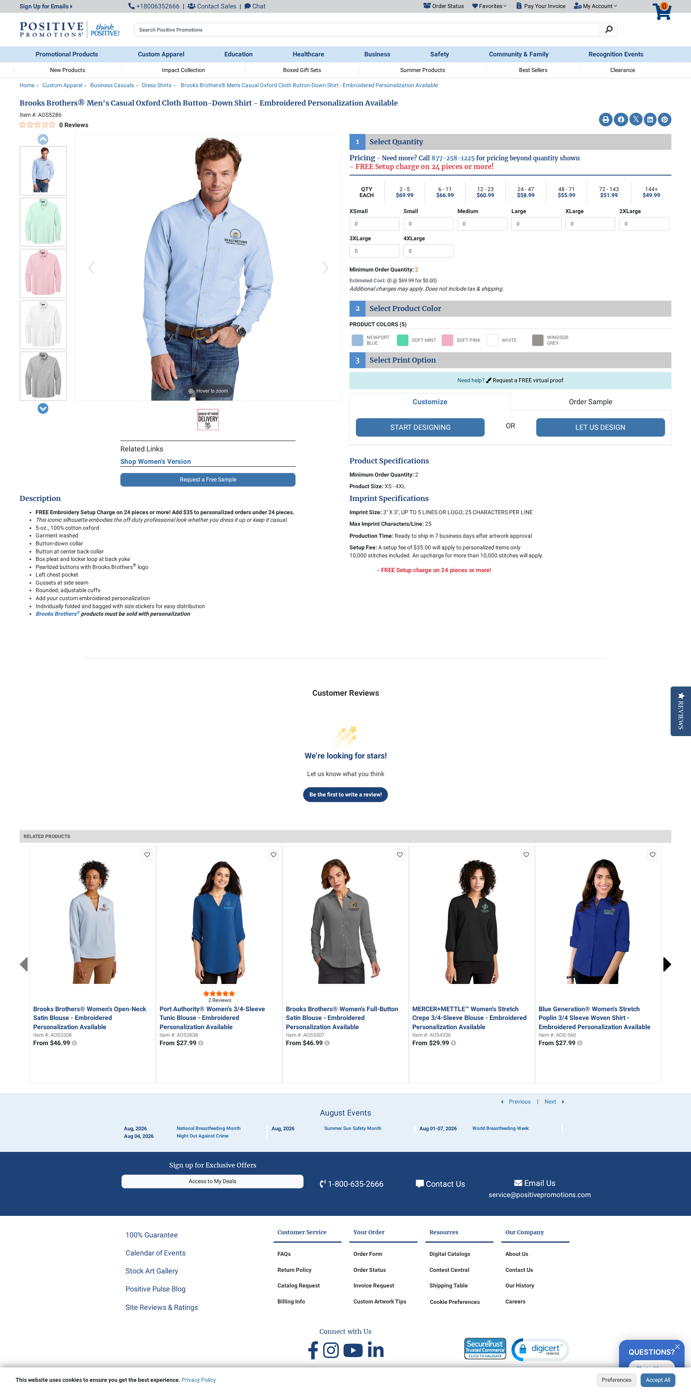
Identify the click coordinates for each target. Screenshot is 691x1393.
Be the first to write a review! (346, 794)
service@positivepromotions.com (540, 1195)
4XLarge (414, 238)
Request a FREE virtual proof (527, 380)
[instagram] (333, 1350)
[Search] (609, 29)
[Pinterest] (664, 120)
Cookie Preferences (455, 1302)
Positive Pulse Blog (156, 1289)
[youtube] (355, 1350)
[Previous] (91, 267)
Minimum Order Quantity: (383, 269)
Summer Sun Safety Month (352, 1128)
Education (238, 54)
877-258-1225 (453, 158)
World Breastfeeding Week (500, 1128)
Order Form (367, 1254)
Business (377, 54)
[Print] (606, 120)
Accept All (658, 1380)
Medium (467, 211)
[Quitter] (677, 1345)
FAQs (284, 1254)
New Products (67, 70)
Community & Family (519, 54)
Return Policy (295, 1270)
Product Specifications (389, 461)
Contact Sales (216, 6)
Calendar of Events (156, 1253)
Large (518, 211)
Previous (24, 964)
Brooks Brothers (58, 614)
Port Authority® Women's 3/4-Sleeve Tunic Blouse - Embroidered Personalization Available (212, 1018)
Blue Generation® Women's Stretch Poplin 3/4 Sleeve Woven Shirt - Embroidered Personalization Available (595, 1018)
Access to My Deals (212, 1181)
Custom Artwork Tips (379, 1301)
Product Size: (366, 486)
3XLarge (360, 238)
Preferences (616, 1380)
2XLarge (630, 211)
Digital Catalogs (449, 1254)
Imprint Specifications (389, 499)
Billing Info (291, 1301)
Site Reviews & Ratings (162, 1307)
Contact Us (445, 1184)
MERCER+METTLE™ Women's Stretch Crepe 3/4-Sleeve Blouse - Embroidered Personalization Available (469, 1018)
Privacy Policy (199, 1380)
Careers (515, 1301)
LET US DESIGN (600, 427)
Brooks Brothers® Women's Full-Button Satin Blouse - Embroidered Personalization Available (342, 1018)
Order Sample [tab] (591, 401)
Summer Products (422, 70)
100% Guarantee (152, 1235)
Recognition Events (616, 54)
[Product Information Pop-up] (74, 1043)
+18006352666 (157, 6)
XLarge (574, 211)
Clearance (622, 70)
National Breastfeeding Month (209, 1128)
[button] (489, 6)
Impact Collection (183, 70)
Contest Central (449, 1270)
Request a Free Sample (208, 479)
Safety (439, 54)
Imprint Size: (365, 512)
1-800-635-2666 (355, 1184)
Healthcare (308, 54)
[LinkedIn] (650, 120)
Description (40, 499)
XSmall (358, 211)
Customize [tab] (430, 401)
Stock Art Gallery (152, 1271)
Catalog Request (299, 1285)
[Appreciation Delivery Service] (208, 419)
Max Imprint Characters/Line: (386, 524)
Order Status (369, 1270)
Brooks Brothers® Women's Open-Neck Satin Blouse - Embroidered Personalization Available (89, 1018)
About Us (516, 1254)
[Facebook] (621, 120)
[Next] (325, 267)
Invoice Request (373, 1285)
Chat (258, 6)
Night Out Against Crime (202, 1136)
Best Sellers (533, 70)
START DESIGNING (420, 427)
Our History (519, 1285)
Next (667, 964)
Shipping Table (448, 1285)
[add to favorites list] (147, 855)
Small (410, 211)
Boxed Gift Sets (302, 70)
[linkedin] (375, 1350)
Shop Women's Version (155, 461)
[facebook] (315, 1350)
